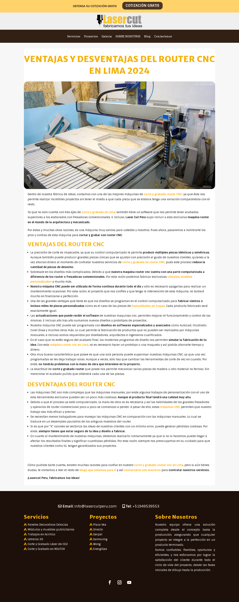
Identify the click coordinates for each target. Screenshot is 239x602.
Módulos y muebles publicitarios (51, 529)
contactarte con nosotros (142, 470)
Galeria (107, 36)
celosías (173, 277)
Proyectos (91, 36)
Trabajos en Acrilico (41, 534)
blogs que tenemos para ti (98, 470)
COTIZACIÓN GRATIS (142, 5)
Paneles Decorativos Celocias (48, 525)
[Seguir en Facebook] (110, 582)
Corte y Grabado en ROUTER (46, 549)
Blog (147, 36)
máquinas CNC (170, 407)
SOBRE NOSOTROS (128, 36)
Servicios (73, 36)
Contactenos (163, 36)
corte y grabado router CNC (163, 194)
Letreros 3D (35, 539)
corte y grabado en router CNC (143, 262)
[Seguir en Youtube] (129, 582)
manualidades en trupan (148, 306)
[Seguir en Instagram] (119, 582)
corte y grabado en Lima (98, 212)
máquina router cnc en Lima (69, 345)
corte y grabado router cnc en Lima (158, 465)
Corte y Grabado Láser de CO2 (48, 544)
